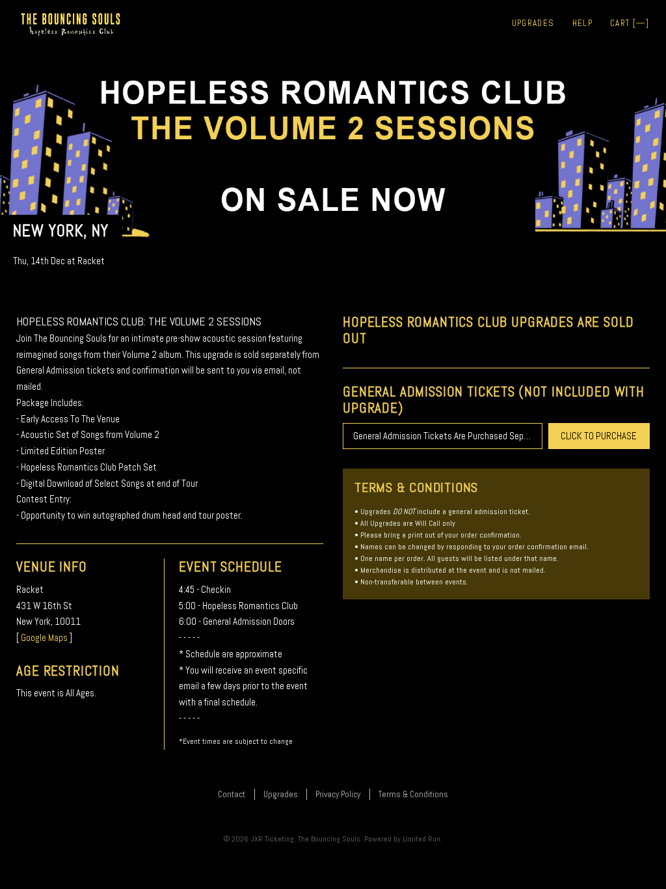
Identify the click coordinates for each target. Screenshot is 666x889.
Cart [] (629, 23)
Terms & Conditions (413, 794)
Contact (231, 794)
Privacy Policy (337, 794)
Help (582, 23)
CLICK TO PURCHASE (599, 436)
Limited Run (421, 839)
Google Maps (44, 637)
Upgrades (533, 23)
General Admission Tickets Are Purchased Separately (447, 436)
